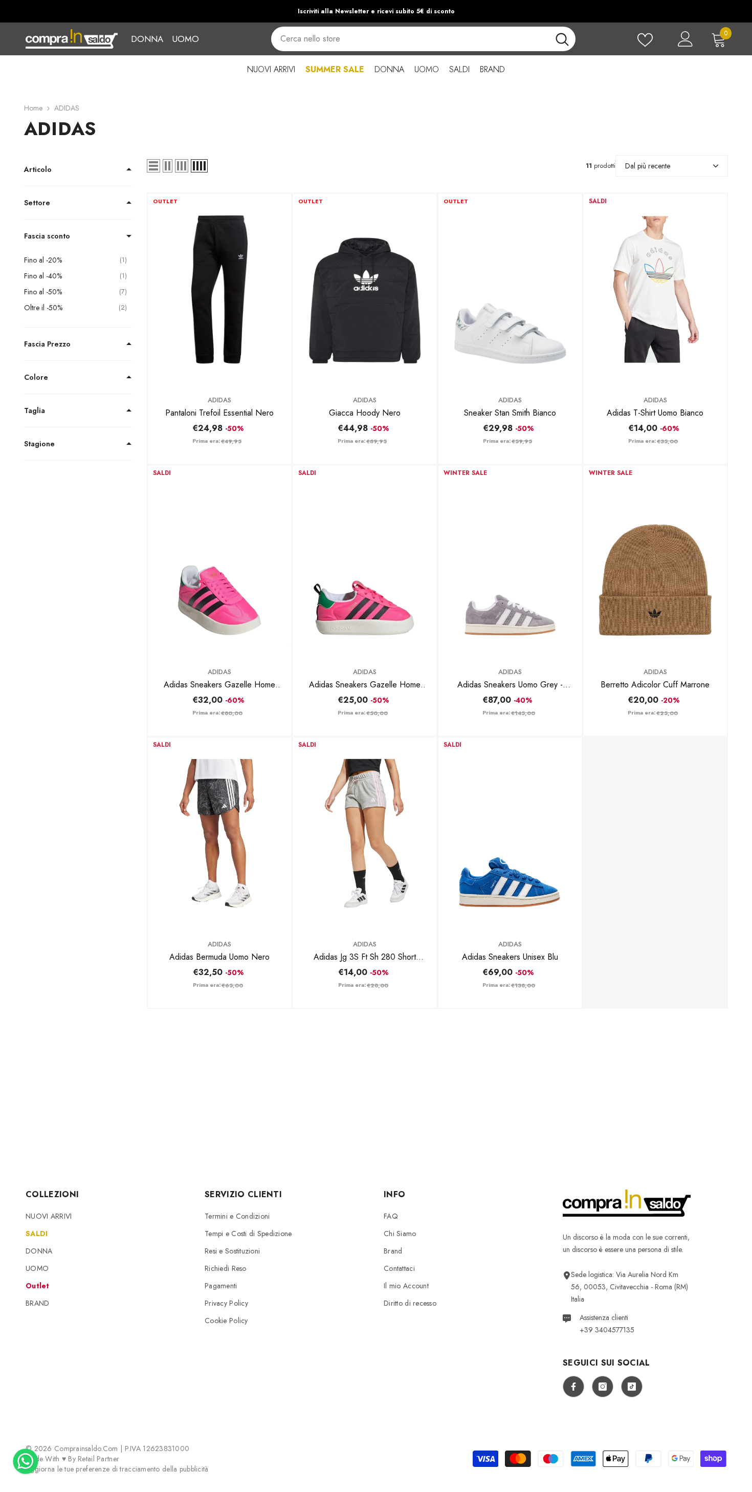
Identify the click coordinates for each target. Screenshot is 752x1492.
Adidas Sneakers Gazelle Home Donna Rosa (219, 685)
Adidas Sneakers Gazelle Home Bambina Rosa (365, 685)
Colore (36, 377)
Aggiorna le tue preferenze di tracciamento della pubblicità (117, 1469)
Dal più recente (647, 166)
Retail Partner (98, 1459)
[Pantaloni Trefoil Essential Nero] (219, 289)
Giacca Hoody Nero (365, 413)
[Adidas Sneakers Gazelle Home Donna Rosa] (219, 561)
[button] (153, 165)
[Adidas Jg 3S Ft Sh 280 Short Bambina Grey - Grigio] (364, 833)
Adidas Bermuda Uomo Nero (219, 957)
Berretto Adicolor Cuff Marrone (655, 684)
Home (33, 108)
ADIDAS (66, 108)
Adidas (219, 400)
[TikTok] (632, 1386)
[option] (376, 11)
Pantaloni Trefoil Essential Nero (219, 413)
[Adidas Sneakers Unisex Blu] (510, 833)
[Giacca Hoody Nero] (364, 289)
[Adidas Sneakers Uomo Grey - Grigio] (510, 561)
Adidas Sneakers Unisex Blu (510, 957)
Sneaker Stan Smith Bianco (510, 413)
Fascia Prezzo (47, 344)
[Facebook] (573, 1386)
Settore (37, 203)
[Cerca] (423, 39)
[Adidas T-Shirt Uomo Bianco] (655, 289)
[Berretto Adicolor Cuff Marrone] (655, 561)
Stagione (39, 444)
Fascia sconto (47, 236)
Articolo (38, 169)
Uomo (185, 39)
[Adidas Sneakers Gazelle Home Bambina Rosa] (364, 561)
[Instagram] (602, 1386)
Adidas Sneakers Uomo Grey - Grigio (510, 685)
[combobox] (409, 39)
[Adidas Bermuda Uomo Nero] (219, 833)
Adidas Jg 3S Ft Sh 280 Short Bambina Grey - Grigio (365, 957)
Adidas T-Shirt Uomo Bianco (655, 413)
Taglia (34, 410)
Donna (147, 39)
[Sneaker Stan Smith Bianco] (510, 289)
